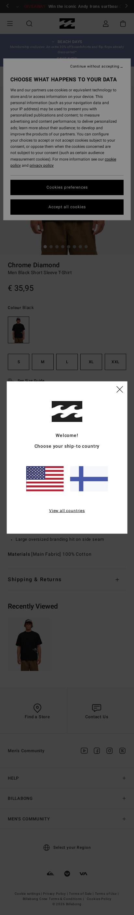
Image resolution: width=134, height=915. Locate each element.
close (119, 389)
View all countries (67, 511)
